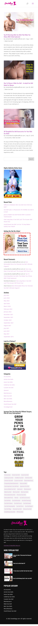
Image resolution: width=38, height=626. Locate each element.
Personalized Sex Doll (10, 495)
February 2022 (8, 309)
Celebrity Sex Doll (9, 478)
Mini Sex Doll (16, 492)
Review (16, 497)
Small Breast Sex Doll (10, 404)
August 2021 (7, 325)
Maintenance (8, 393)
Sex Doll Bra (8, 500)
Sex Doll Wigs (8, 509)
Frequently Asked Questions (11, 483)
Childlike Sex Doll (19, 478)
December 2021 (8, 314)
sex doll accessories (25, 497)
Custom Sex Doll (8, 387)
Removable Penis (9, 497)
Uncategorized (8, 407)
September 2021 (9, 323)
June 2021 (7, 331)
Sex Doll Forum (18, 503)
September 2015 (9, 336)
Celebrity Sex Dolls (9, 385)
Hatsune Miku (23, 483)
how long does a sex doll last (11, 486)
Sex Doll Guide (27, 503)
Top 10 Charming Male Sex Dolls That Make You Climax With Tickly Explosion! (17, 36)
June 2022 (7, 298)
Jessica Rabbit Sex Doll (10, 489)
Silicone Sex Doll (27, 509)
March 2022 (7, 306)
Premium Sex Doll (21, 495)
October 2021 (8, 320)
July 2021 (6, 328)
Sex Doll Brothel (16, 500)
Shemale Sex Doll (17, 509)
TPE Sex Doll (20, 512)
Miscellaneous (8, 401)
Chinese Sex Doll (9, 480)
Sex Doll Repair (29, 506)
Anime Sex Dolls (8, 379)
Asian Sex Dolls (8, 382)
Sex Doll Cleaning (26, 500)
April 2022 (7, 303)
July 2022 (6, 295)
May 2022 (6, 301)
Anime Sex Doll (16, 475)
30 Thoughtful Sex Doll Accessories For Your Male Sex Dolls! (18, 132)
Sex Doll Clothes (8, 503)
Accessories (8, 138)
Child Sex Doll (28, 478)
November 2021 (8, 317)
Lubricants (19, 489)
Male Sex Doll (9, 41)
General (6, 390)
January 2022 (7, 312)
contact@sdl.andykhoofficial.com (15, 39)
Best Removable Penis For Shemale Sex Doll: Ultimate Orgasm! (18, 264)
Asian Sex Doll (24, 475)
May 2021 (6, 334)
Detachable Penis (28, 480)
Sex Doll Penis (20, 506)
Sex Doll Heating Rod (10, 506)
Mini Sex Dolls (8, 398)
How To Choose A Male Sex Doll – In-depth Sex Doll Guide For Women (18, 84)
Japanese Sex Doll (24, 486)
